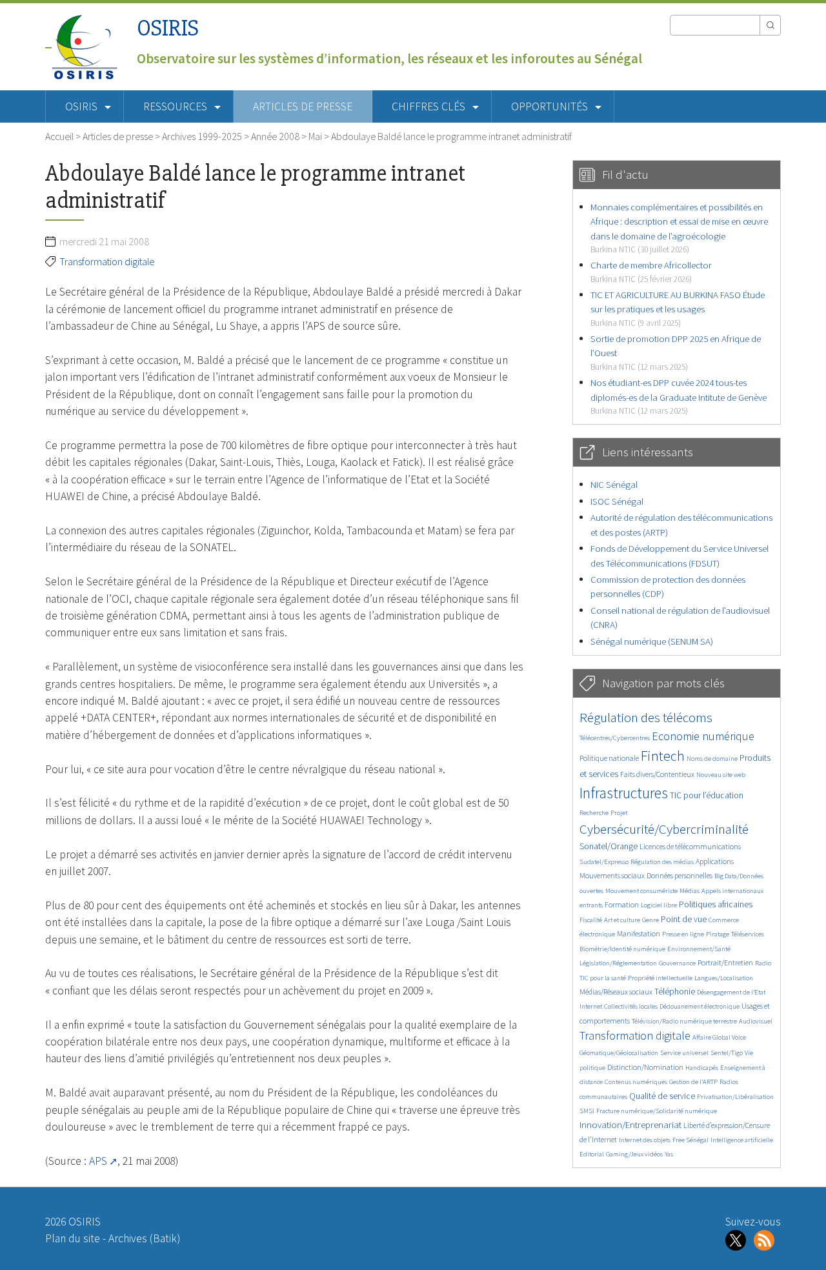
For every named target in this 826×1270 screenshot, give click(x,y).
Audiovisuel (755, 1021)
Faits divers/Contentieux (657, 774)
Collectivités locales (631, 1006)
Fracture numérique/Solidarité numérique (656, 1111)
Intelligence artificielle (741, 1140)
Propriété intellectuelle (660, 978)
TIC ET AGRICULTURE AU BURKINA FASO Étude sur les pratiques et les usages (677, 308)
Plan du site (72, 1238)
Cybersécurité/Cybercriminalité (664, 829)
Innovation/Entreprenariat (630, 1124)
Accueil (59, 136)
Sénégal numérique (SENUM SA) (651, 641)
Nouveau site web (720, 775)
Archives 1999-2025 (202, 136)
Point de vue (684, 919)
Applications (715, 861)
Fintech (663, 756)
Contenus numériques (636, 1082)
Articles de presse (302, 106)
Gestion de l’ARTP (693, 1082)
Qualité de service (662, 1096)
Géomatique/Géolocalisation (618, 1053)
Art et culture (622, 920)
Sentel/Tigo (726, 1053)
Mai (315, 136)
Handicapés (701, 1067)
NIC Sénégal (614, 484)
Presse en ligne (683, 934)
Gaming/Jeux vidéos (634, 1154)
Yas (669, 1154)
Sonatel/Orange (608, 846)
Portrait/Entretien (725, 962)
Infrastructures (623, 793)
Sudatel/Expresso (604, 862)
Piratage (717, 934)
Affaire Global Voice (719, 1037)
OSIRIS (168, 28)
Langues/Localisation (723, 978)
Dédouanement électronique (700, 1006)
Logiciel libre (659, 905)
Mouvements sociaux (612, 875)
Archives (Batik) (144, 1238)
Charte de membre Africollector (651, 271)
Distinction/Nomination (645, 1067)
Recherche (594, 813)
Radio (763, 963)
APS (98, 1161)
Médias (690, 891)
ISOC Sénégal (616, 501)
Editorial (591, 1154)
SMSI (586, 1111)
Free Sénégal (690, 1140)
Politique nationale (609, 758)
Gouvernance (677, 963)
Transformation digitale (106, 261)
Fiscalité (590, 920)
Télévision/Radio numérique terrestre (684, 1021)
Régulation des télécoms (645, 717)
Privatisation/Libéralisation (735, 1097)
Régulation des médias (662, 862)
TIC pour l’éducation (706, 795)
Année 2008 (275, 136)
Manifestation (638, 933)
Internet (590, 1006)
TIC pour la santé (602, 978)
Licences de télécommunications (690, 846)
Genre (650, 920)
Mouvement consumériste (641, 891)
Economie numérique (703, 736)
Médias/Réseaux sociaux (615, 991)
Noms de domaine (712, 758)
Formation (622, 904)
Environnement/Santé (698, 949)
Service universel (684, 1053)
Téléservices (747, 934)
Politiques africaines (715, 904)
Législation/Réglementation (618, 963)
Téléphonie (674, 991)
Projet (618, 813)
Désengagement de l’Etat (731, 992)
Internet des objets (644, 1140)
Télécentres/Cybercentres (614, 738)
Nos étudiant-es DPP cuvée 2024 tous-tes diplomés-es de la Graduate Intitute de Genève (678, 396)
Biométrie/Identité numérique (622, 949)
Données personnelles (679, 875)
